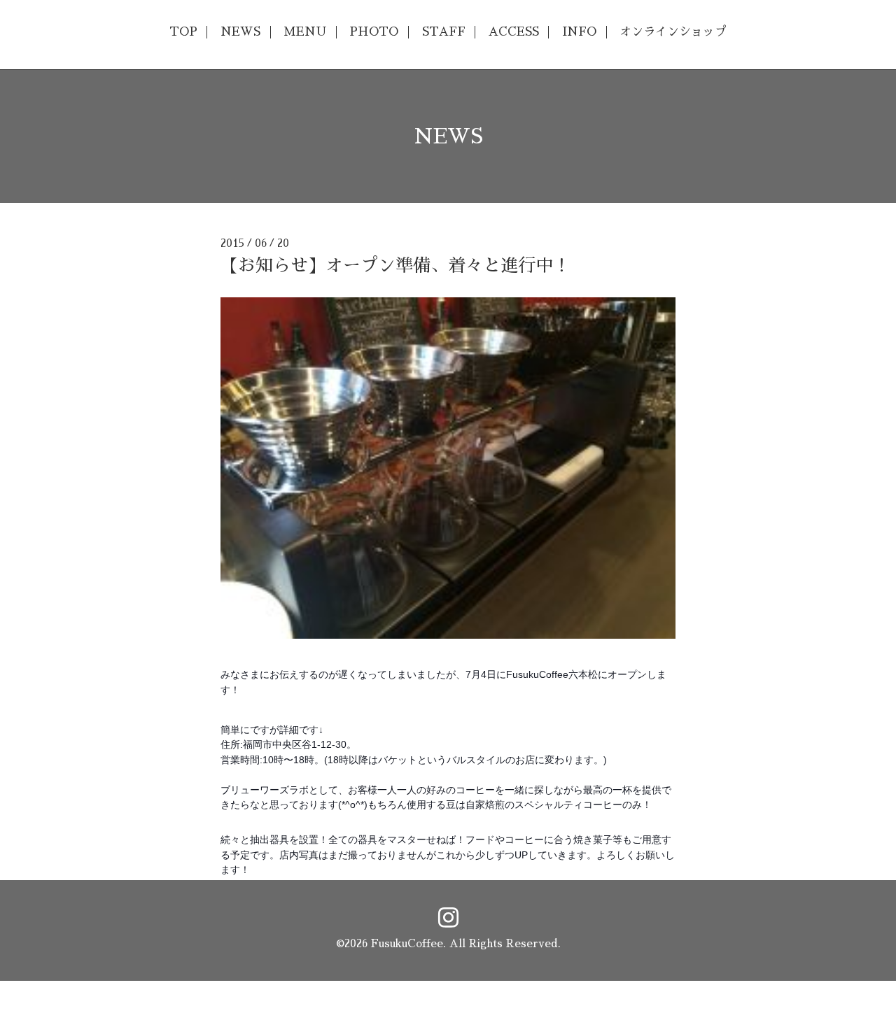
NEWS (240, 32)
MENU (305, 32)
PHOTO (373, 32)
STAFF (443, 32)
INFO (579, 32)
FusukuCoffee (407, 943)
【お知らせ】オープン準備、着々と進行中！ (395, 265)
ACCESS (514, 32)
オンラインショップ (673, 32)
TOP (183, 32)
